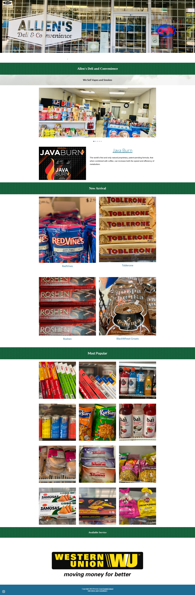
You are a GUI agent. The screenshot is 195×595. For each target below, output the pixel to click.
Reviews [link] (156, 3)
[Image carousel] (97, 115)
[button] (192, 2)
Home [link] (148, 3)
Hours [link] (164, 3)
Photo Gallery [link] (173, 3)
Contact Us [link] (185, 3)
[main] (97, 68)
